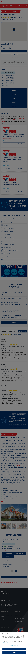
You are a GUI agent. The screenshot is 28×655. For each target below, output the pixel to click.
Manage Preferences (14, 645)
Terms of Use (5, 642)
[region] (14, 643)
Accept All (14, 652)
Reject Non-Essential (14, 648)
